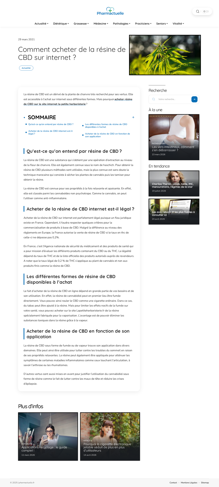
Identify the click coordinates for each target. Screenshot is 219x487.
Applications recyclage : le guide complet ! (44, 448)
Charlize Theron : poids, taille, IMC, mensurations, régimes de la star (173, 185)
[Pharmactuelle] (109, 11)
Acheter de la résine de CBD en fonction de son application (107, 135)
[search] (197, 11)
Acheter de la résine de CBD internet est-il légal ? (50, 132)
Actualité (26, 68)
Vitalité (88, 441)
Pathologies (158, 143)
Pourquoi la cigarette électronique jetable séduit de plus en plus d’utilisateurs (107, 447)
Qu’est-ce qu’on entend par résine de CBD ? (50, 124)
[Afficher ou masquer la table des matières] (95, 117)
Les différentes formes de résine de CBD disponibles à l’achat (106, 126)
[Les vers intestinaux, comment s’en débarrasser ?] (174, 137)
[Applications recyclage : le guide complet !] (48, 436)
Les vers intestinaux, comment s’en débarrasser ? (173, 148)
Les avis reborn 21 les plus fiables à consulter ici (173, 213)
